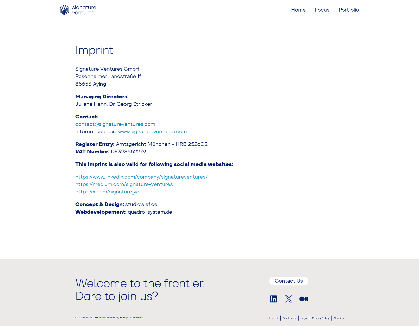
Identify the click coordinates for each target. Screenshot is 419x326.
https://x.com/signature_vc (107, 191)
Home (298, 9)
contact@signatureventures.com (115, 124)
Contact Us (289, 280)
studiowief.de (141, 204)
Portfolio (349, 9)
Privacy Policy (320, 318)
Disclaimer (289, 318)
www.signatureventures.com (152, 131)
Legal (304, 318)
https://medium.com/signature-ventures (124, 184)
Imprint (273, 318)
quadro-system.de (150, 211)
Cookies (339, 318)
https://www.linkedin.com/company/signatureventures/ (141, 176)
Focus (322, 9)
